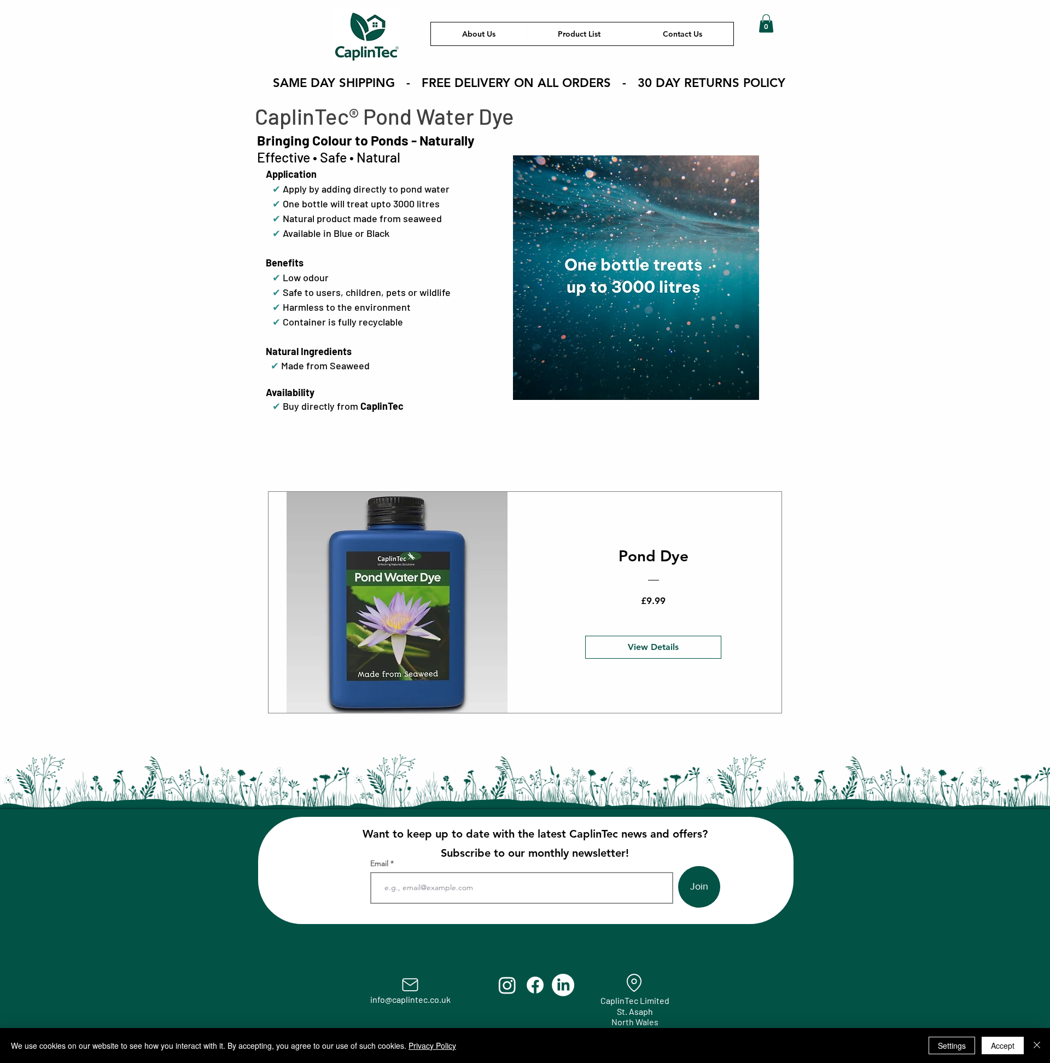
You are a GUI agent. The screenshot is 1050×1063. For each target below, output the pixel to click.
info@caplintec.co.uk (410, 999)
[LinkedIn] (563, 985)
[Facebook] (535, 985)
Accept (1002, 1045)
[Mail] (410, 985)
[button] (766, 23)
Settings (952, 1045)
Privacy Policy (432, 1045)
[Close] (1036, 1045)
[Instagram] (507, 985)
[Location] (634, 983)
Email (380, 863)
